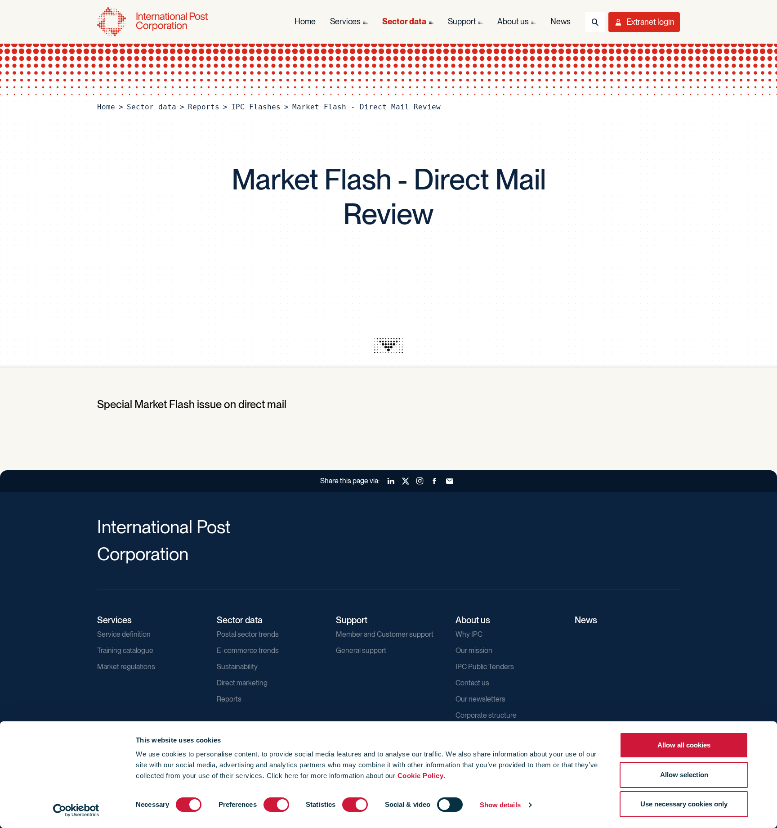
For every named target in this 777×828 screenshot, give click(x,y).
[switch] (276, 804)
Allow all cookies (683, 745)
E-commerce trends (248, 650)
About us (472, 620)
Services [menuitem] (345, 21)
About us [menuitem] (513, 21)
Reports (203, 107)
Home (106, 107)
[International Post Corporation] (153, 21)
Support (351, 620)
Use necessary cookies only (684, 804)
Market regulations (126, 666)
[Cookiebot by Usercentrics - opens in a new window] (76, 810)
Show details (500, 805)
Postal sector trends (248, 634)
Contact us (472, 683)
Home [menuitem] (305, 21)
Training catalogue (125, 650)
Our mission (473, 650)
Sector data (151, 107)
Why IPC (468, 634)
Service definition (124, 634)
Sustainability (237, 666)
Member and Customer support (384, 634)
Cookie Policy (420, 775)
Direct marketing (242, 683)
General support (361, 650)
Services (114, 620)
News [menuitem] (560, 21)
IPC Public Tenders (484, 666)
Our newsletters (480, 699)
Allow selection (684, 774)
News (586, 620)
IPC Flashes (256, 107)
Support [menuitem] (462, 21)
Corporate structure (486, 715)
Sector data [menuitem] (404, 21)
